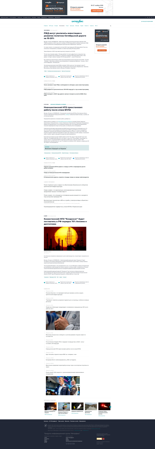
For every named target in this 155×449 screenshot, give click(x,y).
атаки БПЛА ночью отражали (65, 121)
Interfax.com (20, 17)
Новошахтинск (47, 153)
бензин (64, 277)
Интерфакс (77, 21)
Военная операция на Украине (58, 104)
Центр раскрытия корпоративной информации (74, 441)
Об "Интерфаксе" (13, 17)
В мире (56, 25)
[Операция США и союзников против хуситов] (104, 409)
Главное (46, 25)
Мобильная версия (4, 17)
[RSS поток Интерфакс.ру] (72, 443)
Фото (96, 25)
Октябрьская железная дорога (54, 71)
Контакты (46, 421)
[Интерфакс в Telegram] (68, 443)
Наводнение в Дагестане (88, 412)
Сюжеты (92, 25)
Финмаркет (34, 17)
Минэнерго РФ (53, 277)
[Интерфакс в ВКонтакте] (70, 443)
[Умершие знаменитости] (77, 409)
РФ (57, 277)
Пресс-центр (61, 421)
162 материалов (88, 414)
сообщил (67, 114)
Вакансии (67, 421)
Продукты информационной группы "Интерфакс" (62, 434)
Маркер (45, 441)
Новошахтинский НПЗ (56, 153)
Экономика (61, 25)
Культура (72, 25)
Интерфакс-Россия (27, 17)
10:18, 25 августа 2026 (52, 216)
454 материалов (75, 413)
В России (51, 25)
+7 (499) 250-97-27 (86, 430)
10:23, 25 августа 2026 (70, 104)
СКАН (67, 438)
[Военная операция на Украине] (51, 409)
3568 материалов (61, 415)
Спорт (67, 25)
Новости (87, 25)
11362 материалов (48, 414)
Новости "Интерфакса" (70, 437)
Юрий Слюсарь (65, 153)
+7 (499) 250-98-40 (77, 430)
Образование (51, 17)
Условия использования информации (103, 441)
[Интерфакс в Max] (74, 443)
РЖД (45, 71)
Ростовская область (74, 153)
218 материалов (101, 415)
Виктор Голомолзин (66, 71)
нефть (61, 277)
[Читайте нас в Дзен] (66, 443)
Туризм (38, 17)
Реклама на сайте (74, 421)
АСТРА (45, 442)
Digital (81, 25)
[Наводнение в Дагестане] (91, 409)
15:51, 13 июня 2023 (53, 30)
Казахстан (46, 277)
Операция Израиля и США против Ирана (63, 412)
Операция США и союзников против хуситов (103, 413)
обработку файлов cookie (95, 428)
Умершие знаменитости (77, 411)
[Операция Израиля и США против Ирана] (64, 410)
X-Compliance (46, 438)
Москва (77, 25)
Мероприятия (57, 17)
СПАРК (45, 437)
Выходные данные (100, 442)
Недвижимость (44, 17)
